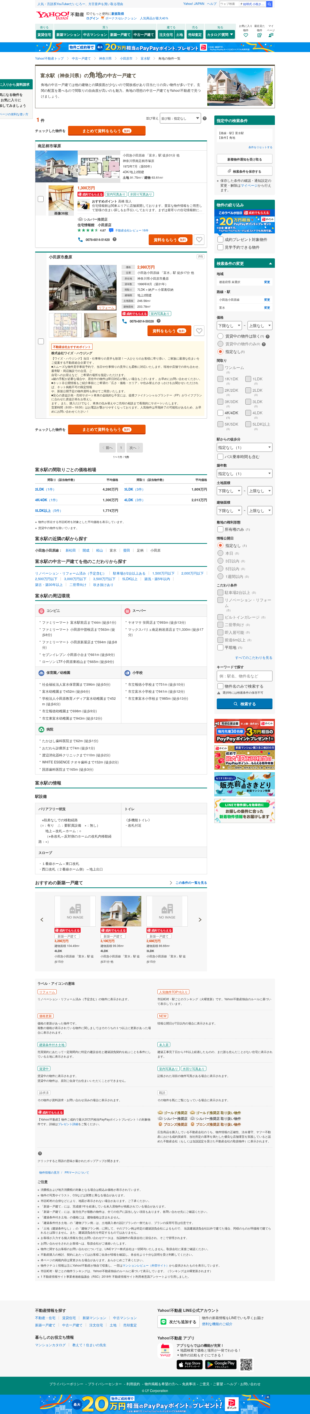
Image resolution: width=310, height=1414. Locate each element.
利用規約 (133, 1383)
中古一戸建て (144, 34)
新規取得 (117, 13)
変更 (267, 282)
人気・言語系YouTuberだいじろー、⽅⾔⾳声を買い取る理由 (80, 3)
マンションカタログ (50, 1344)
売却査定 (195, 34)
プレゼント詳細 (68, 1124)
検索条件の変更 (230, 263)
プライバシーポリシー (66, 1383)
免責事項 (189, 1383)
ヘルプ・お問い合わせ (244, 1383)
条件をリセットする (260, 147)
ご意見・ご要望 (211, 1383)
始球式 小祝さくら (254, 4)
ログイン (92, 18)
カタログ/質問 (217, 34)
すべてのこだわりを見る (253, 657)
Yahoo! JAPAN (193, 3)
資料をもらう (170, 239)
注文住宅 (166, 34)
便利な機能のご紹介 (217, 1323)
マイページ (249, 185)
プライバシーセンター (105, 1383)
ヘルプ (212, 3)
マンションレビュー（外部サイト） (146, 1265)
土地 (179, 34)
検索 (269, 4)
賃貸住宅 (44, 34)
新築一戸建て (120, 34)
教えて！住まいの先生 (89, 1344)
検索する (248, 704)
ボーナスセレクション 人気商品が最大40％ (137, 18)
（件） (45, 489)
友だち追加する (182, 1321)
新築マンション (68, 34)
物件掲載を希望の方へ (161, 1383)
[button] (42, 903)
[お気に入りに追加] (199, 239)
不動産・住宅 (45, 1317)
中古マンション (95, 34)
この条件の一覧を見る (191, 882)
